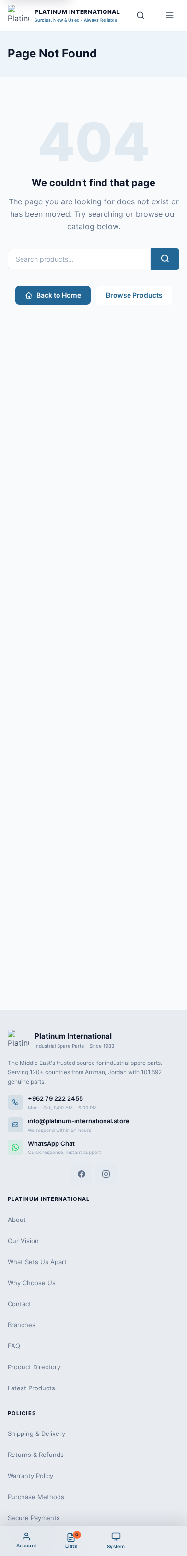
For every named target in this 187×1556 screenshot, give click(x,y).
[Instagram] (106, 1174)
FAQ (14, 1346)
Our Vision (23, 1240)
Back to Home (58, 295)
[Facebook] (81, 1174)
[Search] (140, 15)
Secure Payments (34, 1518)
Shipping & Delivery (36, 1433)
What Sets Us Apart (37, 1261)
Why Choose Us (32, 1283)
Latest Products (31, 1388)
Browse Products (134, 295)
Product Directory (34, 1367)
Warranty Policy (30, 1475)
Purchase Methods (36, 1496)
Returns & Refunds (36, 1454)
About (17, 1219)
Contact (19, 1304)
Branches (21, 1325)
